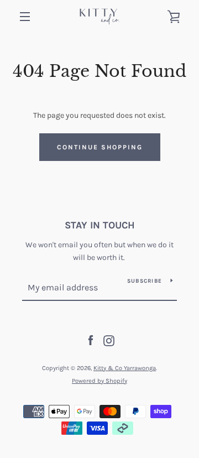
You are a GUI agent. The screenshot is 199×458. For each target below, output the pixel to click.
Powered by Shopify (99, 380)
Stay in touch (100, 225)
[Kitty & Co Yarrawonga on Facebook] (90, 340)
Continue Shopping (100, 147)
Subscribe (144, 281)
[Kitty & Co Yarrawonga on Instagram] (108, 340)
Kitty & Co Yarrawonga (124, 368)
